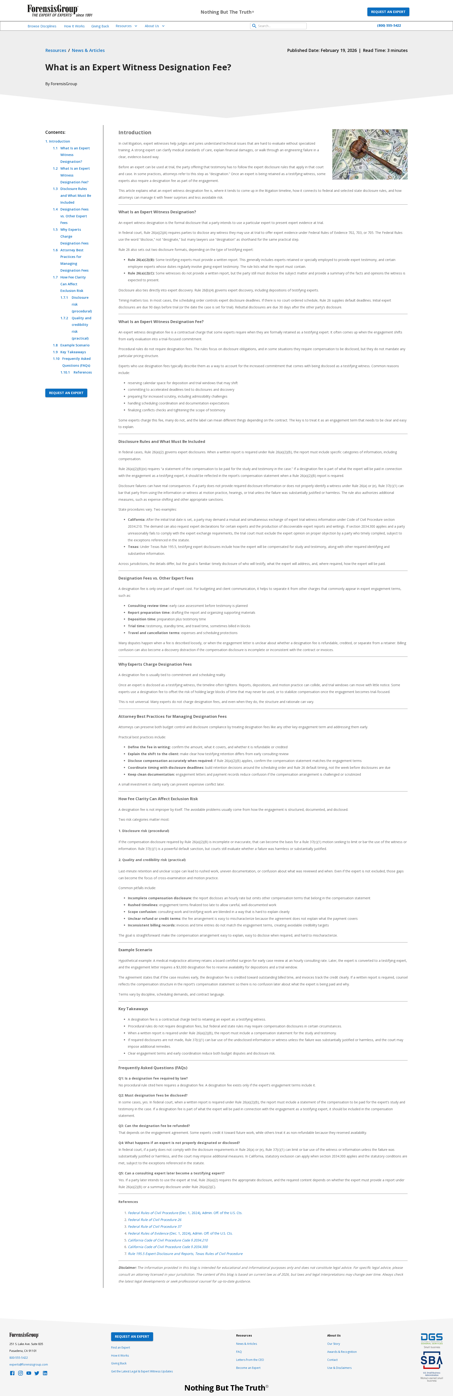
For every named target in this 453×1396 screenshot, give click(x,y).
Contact (332, 1360)
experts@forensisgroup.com (28, 1364)
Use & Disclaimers (339, 1368)
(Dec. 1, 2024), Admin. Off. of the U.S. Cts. (185, 1213)
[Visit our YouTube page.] (29, 1374)
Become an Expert (248, 1368)
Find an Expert (120, 1348)
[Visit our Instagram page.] (20, 1374)
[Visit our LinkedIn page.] (45, 1374)
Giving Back (100, 26)
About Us (152, 26)
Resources (124, 26)
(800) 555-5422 (389, 25)
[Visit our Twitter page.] (37, 1374)
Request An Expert (132, 1336)
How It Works (74, 26)
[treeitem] (68, 257)
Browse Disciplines (42, 26)
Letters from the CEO (250, 1360)
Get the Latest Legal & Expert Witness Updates (142, 1371)
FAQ (239, 1352)
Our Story (333, 1344)
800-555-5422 (18, 1358)
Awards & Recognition (342, 1352)
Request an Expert (388, 11)
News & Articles (246, 1344)
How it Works (120, 1356)
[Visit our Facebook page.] (12, 1374)
